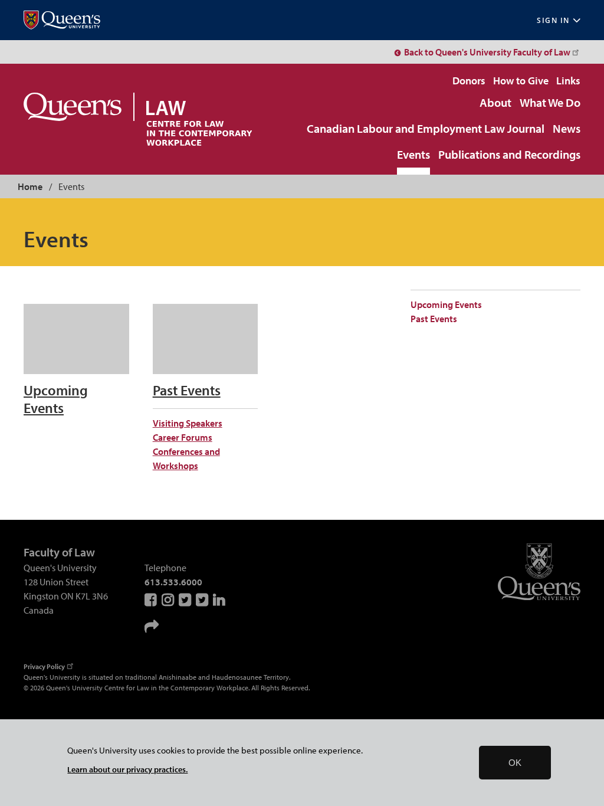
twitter (203, 599)
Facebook (152, 599)
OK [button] (514, 763)
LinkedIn (220, 599)
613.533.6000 (173, 582)
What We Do (550, 103)
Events (413, 155)
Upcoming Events (446, 304)
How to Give (521, 80)
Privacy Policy (44, 666)
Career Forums (182, 437)
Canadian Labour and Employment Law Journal (425, 129)
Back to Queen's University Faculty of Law (487, 52)
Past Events (434, 319)
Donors (468, 80)
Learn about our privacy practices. (127, 769)
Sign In (553, 20)
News (566, 129)
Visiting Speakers (187, 423)
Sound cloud (152, 626)
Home (30, 186)
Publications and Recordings (509, 155)
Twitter (186, 599)
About (495, 103)
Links (568, 80)
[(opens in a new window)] (62, 20)
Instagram (169, 599)
